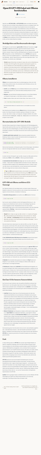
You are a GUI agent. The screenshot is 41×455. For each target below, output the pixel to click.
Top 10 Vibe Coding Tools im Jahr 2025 (11, 387)
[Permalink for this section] (37, 43)
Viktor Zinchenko (22, 14)
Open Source (21, 1)
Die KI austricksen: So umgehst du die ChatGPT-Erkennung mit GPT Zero (29, 387)
